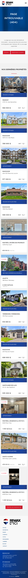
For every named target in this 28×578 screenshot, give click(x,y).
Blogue (4, 543)
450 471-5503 (8, 566)
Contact (5, 546)
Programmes (6, 539)
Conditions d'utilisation (15, 573)
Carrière (5, 541)
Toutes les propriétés (14, 507)
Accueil (6, 52)
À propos (5, 534)
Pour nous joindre (18, 52)
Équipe (4, 532)
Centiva (17, 576)
